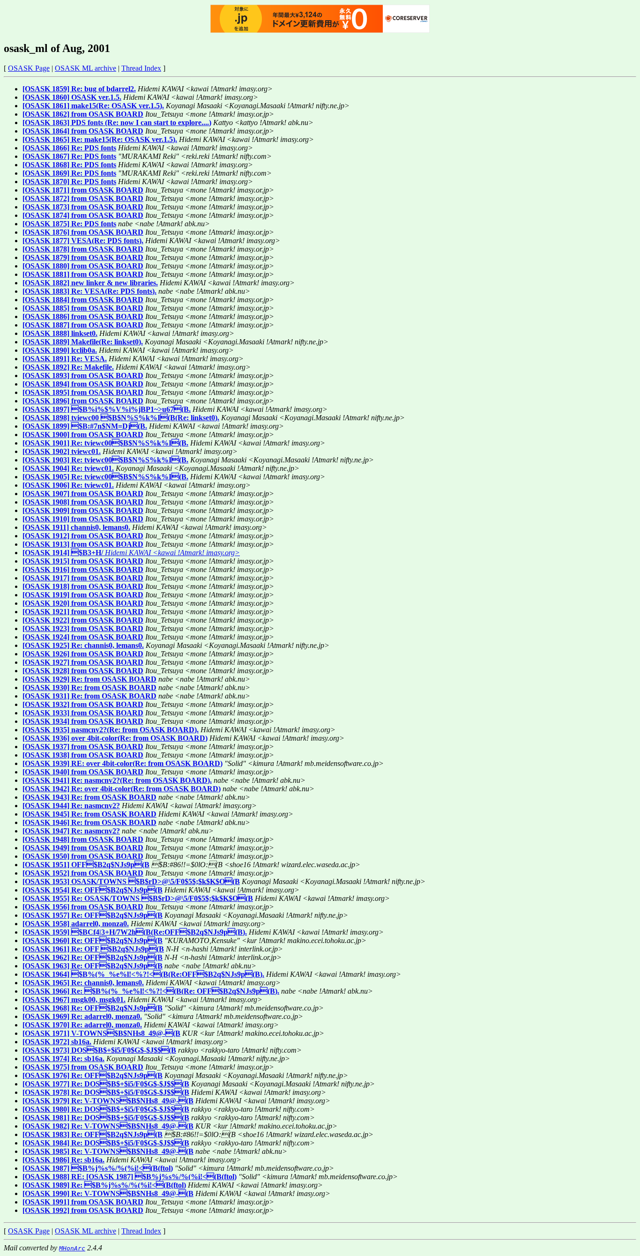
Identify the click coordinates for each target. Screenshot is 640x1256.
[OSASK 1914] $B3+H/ (62, 553)
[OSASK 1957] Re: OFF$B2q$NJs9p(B (92, 915)
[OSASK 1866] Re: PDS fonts (69, 148)
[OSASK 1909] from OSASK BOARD (82, 510)
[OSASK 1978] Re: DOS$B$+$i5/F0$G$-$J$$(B (105, 1092)
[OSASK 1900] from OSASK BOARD (82, 434)
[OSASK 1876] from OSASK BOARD (82, 232)
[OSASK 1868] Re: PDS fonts (69, 165)
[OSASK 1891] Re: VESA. (64, 359)
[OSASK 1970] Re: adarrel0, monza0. (82, 1025)
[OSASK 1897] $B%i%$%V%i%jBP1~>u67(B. (106, 409)
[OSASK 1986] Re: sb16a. (63, 1160)
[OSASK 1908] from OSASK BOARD (82, 502)
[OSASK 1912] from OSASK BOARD (82, 536)
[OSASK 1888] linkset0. (59, 333)
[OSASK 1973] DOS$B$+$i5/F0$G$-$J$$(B (99, 1050)
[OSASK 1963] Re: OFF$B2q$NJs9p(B (92, 966)
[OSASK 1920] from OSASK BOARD (82, 603)
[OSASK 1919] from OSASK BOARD (82, 595)
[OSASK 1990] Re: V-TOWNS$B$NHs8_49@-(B (107, 1193)
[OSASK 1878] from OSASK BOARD (82, 249)
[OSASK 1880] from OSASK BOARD (82, 266)
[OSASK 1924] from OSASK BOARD (82, 637)
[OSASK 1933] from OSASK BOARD (82, 713)
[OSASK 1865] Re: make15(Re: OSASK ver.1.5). (99, 139)
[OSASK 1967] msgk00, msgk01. (74, 999)
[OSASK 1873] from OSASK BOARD (82, 207)
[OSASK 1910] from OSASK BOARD (82, 519)
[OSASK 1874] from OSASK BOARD (82, 215)
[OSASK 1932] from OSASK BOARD (82, 704)
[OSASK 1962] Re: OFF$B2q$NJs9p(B (92, 957)
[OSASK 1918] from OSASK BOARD (82, 586)
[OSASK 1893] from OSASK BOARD (82, 375)
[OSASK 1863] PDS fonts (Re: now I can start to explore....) (116, 122)
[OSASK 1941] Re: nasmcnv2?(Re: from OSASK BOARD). (117, 780)
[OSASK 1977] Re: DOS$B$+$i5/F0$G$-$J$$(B (105, 1084)
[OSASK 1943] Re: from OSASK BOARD (89, 797)
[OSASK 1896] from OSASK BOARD (82, 401)
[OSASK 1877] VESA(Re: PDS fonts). (82, 241)
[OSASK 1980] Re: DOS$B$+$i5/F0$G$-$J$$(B (105, 1109)
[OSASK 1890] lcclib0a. (59, 350)
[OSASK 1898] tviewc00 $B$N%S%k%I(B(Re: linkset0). (120, 418)
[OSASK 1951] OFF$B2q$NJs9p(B (85, 865)
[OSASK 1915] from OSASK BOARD (82, 561)
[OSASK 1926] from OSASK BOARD (82, 654)
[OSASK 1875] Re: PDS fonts (69, 224)
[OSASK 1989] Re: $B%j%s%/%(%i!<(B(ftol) (104, 1185)
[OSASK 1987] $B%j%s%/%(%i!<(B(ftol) (97, 1168)
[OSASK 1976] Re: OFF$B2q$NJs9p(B (92, 1075)
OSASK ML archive (85, 68)
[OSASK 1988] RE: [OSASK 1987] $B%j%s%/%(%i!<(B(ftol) (129, 1177)
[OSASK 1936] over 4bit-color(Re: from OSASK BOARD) (115, 738)
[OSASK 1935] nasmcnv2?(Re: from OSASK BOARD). (110, 730)
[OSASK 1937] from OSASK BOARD (82, 747)
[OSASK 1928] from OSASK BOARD (82, 671)
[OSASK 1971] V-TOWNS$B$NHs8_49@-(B (101, 1033)
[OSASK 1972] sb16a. (56, 1042)
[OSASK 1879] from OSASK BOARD (82, 257)
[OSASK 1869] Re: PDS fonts (69, 173)
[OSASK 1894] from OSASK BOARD (82, 384)
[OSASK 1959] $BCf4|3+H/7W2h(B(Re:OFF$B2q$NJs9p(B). (134, 932)
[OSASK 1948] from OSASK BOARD (82, 839)
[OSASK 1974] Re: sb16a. (63, 1059)
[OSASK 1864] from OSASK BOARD (82, 131)
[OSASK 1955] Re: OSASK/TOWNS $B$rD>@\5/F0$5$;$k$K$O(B (137, 898)
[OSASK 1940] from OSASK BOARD (82, 772)
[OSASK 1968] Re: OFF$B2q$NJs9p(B (92, 1008)
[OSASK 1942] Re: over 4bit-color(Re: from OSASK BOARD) (121, 789)
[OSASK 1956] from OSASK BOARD (82, 907)
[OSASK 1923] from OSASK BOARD (82, 628)
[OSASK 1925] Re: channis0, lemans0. (83, 645)
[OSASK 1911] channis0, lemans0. (76, 527)
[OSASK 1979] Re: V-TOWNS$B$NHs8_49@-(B (107, 1101)
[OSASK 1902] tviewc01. (61, 451)
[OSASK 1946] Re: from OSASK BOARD (89, 822)
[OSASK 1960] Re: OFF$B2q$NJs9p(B (92, 940)
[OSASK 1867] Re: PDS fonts (69, 156)
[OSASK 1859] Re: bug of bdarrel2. (79, 89)
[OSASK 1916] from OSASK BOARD (82, 569)
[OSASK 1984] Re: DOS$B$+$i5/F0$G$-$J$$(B (105, 1143)
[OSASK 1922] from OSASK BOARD (82, 620)
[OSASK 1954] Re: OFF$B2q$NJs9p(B (92, 890)
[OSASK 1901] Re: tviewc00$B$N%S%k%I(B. (105, 443)
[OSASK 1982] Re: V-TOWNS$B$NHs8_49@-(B (107, 1126)
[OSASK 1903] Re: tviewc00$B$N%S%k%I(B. (105, 460)
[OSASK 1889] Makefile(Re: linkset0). (82, 342)
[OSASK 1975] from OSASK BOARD (82, 1067)
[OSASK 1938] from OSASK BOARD (82, 755)
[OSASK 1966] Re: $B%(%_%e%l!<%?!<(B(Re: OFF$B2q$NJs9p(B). (150, 991)
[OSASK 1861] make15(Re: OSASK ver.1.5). (93, 106)
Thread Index (141, 68)
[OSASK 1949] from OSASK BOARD (82, 848)
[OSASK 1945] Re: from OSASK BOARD (89, 814)
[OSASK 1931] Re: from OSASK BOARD (89, 696)
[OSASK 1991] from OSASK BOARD (82, 1202)
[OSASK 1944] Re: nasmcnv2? (71, 806)
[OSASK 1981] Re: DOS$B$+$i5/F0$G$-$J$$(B (105, 1118)
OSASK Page (29, 68)
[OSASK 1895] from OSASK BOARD (82, 392)
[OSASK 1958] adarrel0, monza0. (75, 924)
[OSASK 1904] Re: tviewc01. (68, 468)
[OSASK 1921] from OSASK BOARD (82, 612)
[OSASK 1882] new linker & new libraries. (90, 283)
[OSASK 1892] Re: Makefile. (68, 367)
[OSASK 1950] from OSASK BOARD (82, 856)
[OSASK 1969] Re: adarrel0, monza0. (82, 1016)
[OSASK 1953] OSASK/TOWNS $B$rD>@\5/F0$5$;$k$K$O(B (131, 881)
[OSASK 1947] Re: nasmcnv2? (71, 831)
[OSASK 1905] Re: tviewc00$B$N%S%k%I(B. (105, 477)
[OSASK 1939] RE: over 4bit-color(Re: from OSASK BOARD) (122, 763)
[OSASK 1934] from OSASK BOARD (82, 721)
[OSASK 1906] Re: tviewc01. (68, 485)
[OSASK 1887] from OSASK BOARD (82, 325)
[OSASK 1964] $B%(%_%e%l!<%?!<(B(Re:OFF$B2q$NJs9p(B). (143, 974)
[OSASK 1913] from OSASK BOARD (82, 544)
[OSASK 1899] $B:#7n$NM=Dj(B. (84, 426)
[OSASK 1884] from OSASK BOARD (82, 300)
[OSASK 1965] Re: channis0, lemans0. (83, 983)
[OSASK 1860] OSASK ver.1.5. (71, 97)
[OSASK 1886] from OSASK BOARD (82, 316)
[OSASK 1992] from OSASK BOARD (82, 1210)
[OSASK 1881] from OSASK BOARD (82, 274)
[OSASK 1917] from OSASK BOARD (82, 578)
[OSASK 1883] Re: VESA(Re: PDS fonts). (89, 291)
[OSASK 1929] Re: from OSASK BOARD (89, 679)
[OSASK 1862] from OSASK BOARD (82, 114)
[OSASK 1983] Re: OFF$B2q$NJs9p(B (92, 1134)
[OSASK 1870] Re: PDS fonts (69, 182)
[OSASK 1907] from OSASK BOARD (82, 494)
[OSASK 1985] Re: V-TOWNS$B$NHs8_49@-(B (107, 1151)
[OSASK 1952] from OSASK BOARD (82, 873)
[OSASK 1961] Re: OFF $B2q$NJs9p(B (93, 949)
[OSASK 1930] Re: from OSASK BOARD (89, 687)
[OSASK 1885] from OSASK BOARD (82, 308)
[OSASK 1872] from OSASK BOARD (82, 198)
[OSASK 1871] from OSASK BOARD (82, 190)
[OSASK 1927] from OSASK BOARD (82, 662)
